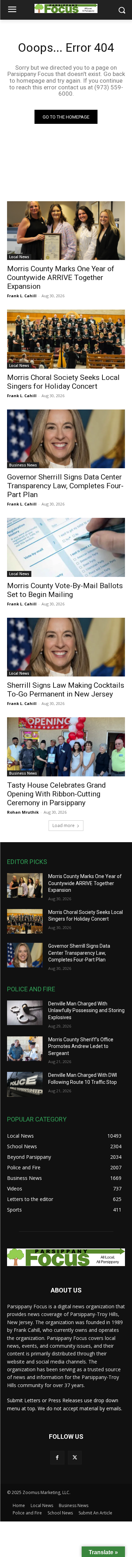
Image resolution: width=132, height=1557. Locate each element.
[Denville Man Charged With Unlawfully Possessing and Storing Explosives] (25, 1012)
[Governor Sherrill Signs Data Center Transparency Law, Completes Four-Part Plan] (66, 439)
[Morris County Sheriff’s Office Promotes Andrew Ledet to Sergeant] (25, 1048)
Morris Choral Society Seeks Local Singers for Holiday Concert (63, 381)
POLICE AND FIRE (31, 989)
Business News (23, 465)
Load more (63, 825)
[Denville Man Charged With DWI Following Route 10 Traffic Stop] (25, 1084)
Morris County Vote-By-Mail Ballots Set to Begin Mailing (65, 590)
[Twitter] (75, 1457)
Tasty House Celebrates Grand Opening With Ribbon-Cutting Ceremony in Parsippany (56, 794)
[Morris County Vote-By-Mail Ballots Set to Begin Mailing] (66, 547)
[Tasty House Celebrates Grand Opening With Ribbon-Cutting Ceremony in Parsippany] (66, 746)
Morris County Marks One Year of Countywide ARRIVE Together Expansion (60, 278)
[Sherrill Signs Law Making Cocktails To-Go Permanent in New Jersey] (66, 647)
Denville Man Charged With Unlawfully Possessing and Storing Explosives (86, 1010)
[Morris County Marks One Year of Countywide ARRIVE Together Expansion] (66, 230)
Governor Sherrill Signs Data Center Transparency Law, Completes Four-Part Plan (65, 486)
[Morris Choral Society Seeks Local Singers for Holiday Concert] (66, 339)
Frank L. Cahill (22, 295)
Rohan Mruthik (23, 812)
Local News (19, 256)
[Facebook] (57, 1457)
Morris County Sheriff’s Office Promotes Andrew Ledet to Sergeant (80, 1046)
